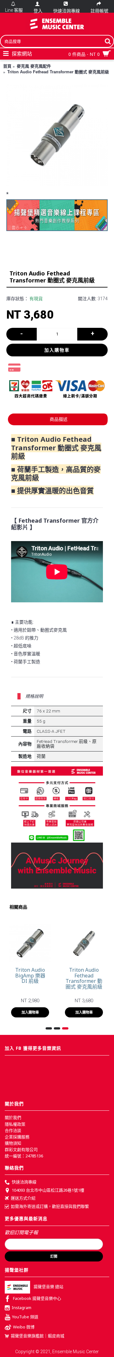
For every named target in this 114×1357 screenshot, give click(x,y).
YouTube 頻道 (25, 1317)
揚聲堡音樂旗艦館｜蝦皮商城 (37, 1336)
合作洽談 (13, 1130)
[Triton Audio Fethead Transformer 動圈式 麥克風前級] (57, 135)
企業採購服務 (17, 1137)
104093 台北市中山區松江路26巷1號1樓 (48, 1190)
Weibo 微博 (24, 1327)
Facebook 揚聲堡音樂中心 (37, 1298)
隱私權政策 (15, 1124)
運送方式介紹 (23, 1198)
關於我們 (13, 1117)
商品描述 (58, 419)
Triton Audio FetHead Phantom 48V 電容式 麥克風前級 (57, 981)
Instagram (21, 1307)
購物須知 (13, 1143)
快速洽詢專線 (24, 1182)
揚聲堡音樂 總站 (48, 1287)
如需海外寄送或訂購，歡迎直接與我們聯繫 (50, 1206)
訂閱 (53, 1256)
